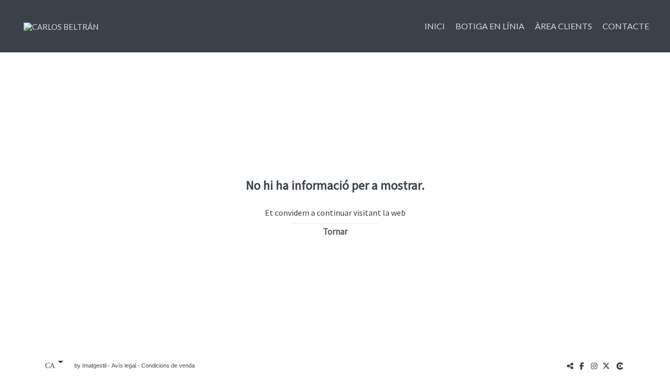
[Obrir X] (606, 365)
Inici (435, 26)
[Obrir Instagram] (594, 365)
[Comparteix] (570, 365)
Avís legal (123, 365)
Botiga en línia (489, 26)
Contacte (625, 26)
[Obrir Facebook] (582, 365)
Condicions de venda (168, 365)
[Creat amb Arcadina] (621, 365)
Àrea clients (563, 26)
